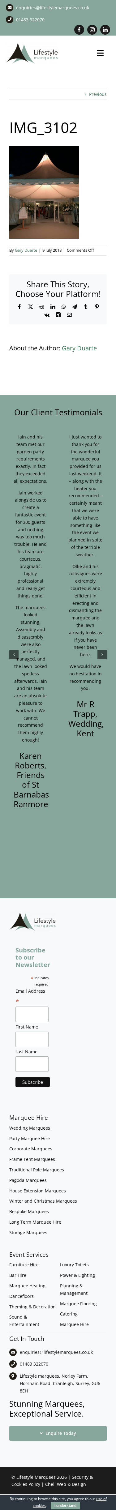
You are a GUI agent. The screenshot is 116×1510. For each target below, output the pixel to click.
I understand (65, 1506)
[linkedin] (105, 30)
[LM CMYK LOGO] (32, 44)
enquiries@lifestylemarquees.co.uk (52, 8)
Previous (98, 94)
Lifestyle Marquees (36, 1477)
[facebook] (79, 30)
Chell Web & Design (65, 1484)
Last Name (26, 1051)
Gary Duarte (26, 250)
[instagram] (92, 30)
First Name (26, 1027)
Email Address (30, 997)
